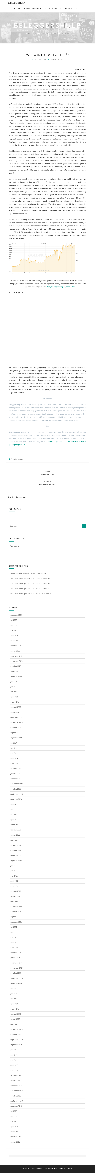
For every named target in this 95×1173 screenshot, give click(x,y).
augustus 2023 (16, 799)
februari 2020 (15, 1014)
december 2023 (16, 778)
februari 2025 (15, 707)
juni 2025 (13, 686)
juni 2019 (13, 1055)
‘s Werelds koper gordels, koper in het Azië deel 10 (30, 583)
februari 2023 (15, 830)
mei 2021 (13, 937)
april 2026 (14, 635)
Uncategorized (17, 459)
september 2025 (16, 671)
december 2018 (16, 1085)
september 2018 (16, 1101)
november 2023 (16, 784)
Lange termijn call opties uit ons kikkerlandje (28, 573)
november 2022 (16, 845)
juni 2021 (13, 932)
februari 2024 (15, 768)
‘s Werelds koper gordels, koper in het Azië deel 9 (29, 588)
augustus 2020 (16, 983)
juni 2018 (13, 1116)
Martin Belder (56, 60)
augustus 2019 (16, 1044)
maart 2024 (14, 763)
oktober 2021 (15, 911)
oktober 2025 (15, 666)
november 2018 (16, 1091)
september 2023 (16, 794)
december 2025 (16, 656)
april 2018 (14, 1126)
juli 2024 (13, 743)
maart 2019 (14, 1070)
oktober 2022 (15, 850)
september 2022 (16, 855)
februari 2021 (15, 952)
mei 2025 (13, 692)
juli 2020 (13, 988)
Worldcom (14, 546)
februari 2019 (15, 1075)
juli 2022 (13, 865)
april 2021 (14, 942)
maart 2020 (14, 1009)
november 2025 (16, 661)
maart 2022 (14, 886)
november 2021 (16, 906)
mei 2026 (13, 630)
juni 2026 (13, 625)
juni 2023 (13, 809)
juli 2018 (13, 1111)
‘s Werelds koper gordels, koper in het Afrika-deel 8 (30, 593)
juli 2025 (13, 681)
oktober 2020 (15, 973)
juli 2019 (13, 1050)
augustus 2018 (16, 1106)
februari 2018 (15, 1136)
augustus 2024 (16, 738)
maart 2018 (14, 1131)
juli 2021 (13, 927)
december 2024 (16, 717)
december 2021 (16, 901)
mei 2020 (13, 998)
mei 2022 (13, 876)
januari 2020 (15, 1019)
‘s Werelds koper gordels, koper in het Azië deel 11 (30, 578)
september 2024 (16, 732)
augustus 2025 (16, 676)
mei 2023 (13, 814)
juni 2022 (13, 871)
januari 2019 (15, 1080)
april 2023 (14, 819)
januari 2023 (15, 835)
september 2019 (16, 1039)
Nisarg (69, 1168)
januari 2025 (15, 712)
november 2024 (16, 722)
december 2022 (16, 840)
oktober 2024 (15, 727)
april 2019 (14, 1065)
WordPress (52, 1168)
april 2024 (14, 758)
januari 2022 (15, 896)
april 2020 (14, 1004)
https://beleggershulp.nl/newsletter (60, 287)
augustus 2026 (16, 615)
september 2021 (16, 917)
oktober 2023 (15, 789)
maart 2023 (14, 825)
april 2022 (14, 881)
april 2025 (14, 697)
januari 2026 (15, 651)
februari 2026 (15, 645)
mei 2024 (13, 753)
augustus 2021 (16, 922)
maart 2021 (14, 947)
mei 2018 (13, 1121)
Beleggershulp (16, 2)
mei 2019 (13, 1060)
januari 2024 (15, 773)
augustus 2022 (16, 860)
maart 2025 (14, 702)
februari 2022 (15, 891)
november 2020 (16, 968)
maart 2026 (14, 640)
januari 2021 (15, 958)
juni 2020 (13, 993)
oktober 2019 (15, 1034)
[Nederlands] (85, 9)
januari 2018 (15, 1142)
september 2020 (16, 978)
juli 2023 (13, 804)
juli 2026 (13, 620)
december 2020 (16, 963)
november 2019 (16, 1029)
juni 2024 (13, 748)
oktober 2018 (15, 1096)
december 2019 (16, 1024)
